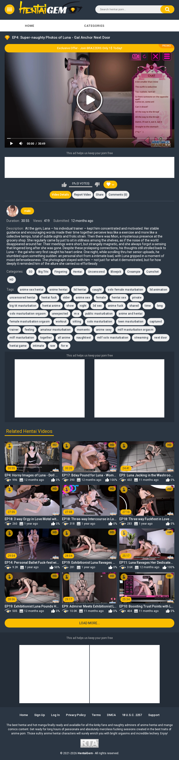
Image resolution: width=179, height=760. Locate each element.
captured (156, 321)
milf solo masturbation (112, 337)
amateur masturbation (55, 329)
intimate (38, 345)
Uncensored (96, 271)
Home (29, 25)
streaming (141, 337)
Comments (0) (118, 194)
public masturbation (99, 313)
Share (99, 194)
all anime (64, 337)
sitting (76, 321)
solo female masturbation (125, 289)
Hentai (77, 271)
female (101, 297)
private (136, 297)
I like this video (64, 184)
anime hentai (58, 289)
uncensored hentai (22, 297)
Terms (96, 715)
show (70, 305)
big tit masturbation (23, 305)
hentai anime (51, 305)
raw (52, 345)
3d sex (97, 305)
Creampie (133, 271)
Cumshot (152, 271)
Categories (94, 25)
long (160, 305)
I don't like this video (97, 184)
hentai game (18, 345)
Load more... (89, 623)
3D (30, 271)
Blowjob (116, 271)
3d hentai (79, 289)
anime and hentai (130, 313)
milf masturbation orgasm (135, 329)
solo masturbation (99, 321)
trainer (14, 329)
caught (97, 289)
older (66, 297)
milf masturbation (22, 337)
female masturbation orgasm (30, 321)
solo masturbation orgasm (28, 313)
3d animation (158, 289)
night (83, 305)
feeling (29, 329)
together (46, 337)
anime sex (83, 297)
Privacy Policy (76, 715)
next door (160, 337)
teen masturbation (131, 321)
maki (27, 211)
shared (134, 305)
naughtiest (83, 337)
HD (12, 279)
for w (64, 345)
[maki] (12, 211)
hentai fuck (49, 297)
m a (76, 313)
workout (61, 321)
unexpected (60, 313)
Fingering (61, 271)
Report (82, 194)
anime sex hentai (31, 289)
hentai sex (119, 297)
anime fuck (115, 305)
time (148, 305)
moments (83, 329)
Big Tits (43, 271)
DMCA (111, 715)
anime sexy (104, 329)
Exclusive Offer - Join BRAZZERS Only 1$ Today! (89, 48)
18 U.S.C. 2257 (132, 715)
